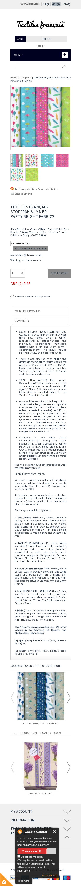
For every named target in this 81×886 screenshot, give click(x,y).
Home (13, 77)
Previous (12, 697)
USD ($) (66, 4)
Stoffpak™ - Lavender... (40, 793)
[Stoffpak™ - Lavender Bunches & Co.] (40, 766)
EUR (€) (46, 4)
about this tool (49, 875)
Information (22, 819)
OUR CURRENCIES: (30, 3)
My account (21, 811)
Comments (22, 321)
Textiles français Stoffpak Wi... (40, 723)
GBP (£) (56, 4)
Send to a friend (23, 193)
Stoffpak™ (25, 77)
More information (28, 311)
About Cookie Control (19, 831)
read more (23, 881)
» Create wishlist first (47, 189)
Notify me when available (30, 248)
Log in (40, 46)
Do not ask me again (31, 857)
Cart (20, 39)
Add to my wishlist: (25, 189)
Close (54, 831)
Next (69, 697)
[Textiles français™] (40, 34)
